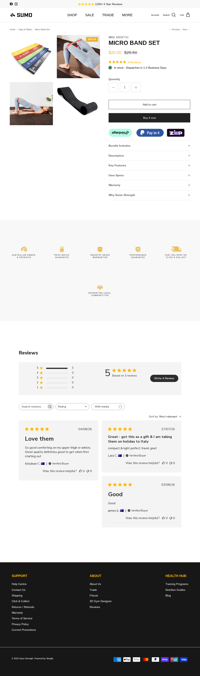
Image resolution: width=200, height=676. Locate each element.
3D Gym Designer (101, 601)
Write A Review (164, 378)
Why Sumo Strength (122, 195)
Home (12, 29)
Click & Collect (20, 601)
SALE (89, 15)
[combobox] (72, 406)
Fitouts (94, 595)
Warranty (114, 185)
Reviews (95, 607)
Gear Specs (116, 175)
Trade (93, 589)
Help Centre (19, 584)
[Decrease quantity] (113, 87)
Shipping (17, 595)
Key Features (117, 165)
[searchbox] (32, 406)
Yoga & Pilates (25, 29)
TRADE (108, 15)
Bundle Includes (119, 145)
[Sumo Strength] (21, 15)
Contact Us (18, 589)
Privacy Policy (20, 624)
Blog (168, 595)
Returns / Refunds (23, 607)
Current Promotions (24, 629)
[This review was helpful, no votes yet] (80, 471)
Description (116, 155)
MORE (127, 15)
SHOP (72, 15)
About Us (95, 584)
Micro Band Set (42, 29)
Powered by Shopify (43, 658)
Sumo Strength (26, 658)
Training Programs (176, 584)
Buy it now (149, 117)
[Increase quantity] (136, 87)
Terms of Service (22, 618)
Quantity (114, 79)
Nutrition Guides (175, 589)
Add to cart (149, 104)
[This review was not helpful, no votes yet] (87, 471)
